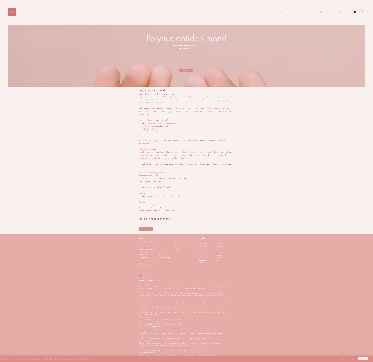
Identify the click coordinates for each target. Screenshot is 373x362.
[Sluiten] (371, 358)
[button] (348, 12)
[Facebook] (140, 276)
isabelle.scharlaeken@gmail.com (152, 244)
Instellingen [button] (340, 359)
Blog (175, 247)
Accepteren (363, 359)
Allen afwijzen (351, 359)
